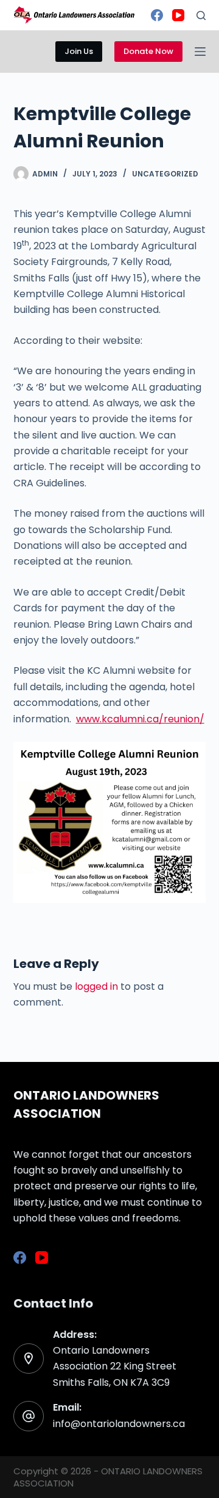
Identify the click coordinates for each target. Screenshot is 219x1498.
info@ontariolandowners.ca (119, 1424)
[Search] (201, 15)
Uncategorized (165, 174)
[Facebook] (157, 15)
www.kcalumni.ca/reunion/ (140, 719)
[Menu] (200, 51)
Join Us (78, 51)
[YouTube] (178, 15)
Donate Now (148, 51)
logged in (96, 986)
